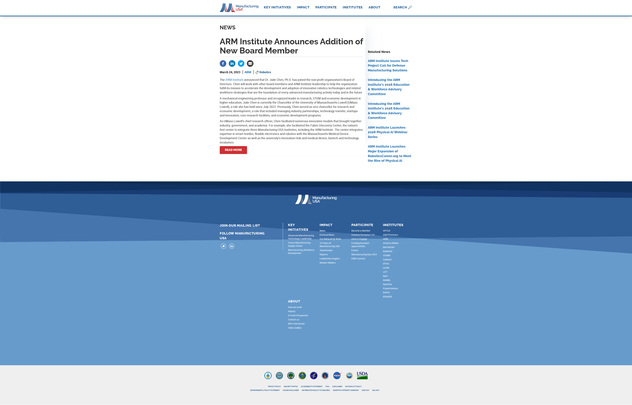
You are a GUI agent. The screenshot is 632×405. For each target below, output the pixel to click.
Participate (326, 7)
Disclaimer (337, 386)
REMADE (387, 296)
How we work (295, 307)
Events (354, 250)
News (322, 230)
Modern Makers (328, 262)
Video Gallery (294, 327)
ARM (248, 72)
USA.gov (375, 390)
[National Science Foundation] (349, 375)
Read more (233, 150)
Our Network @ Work (330, 238)
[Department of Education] (290, 375)
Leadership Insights (330, 258)
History (291, 311)
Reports (324, 254)
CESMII (386, 255)
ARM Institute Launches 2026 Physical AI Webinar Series (388, 132)
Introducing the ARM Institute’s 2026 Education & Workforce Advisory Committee (388, 87)
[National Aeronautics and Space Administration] (337, 375)
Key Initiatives (277, 7)
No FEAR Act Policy (353, 386)
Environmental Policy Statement (265, 390)
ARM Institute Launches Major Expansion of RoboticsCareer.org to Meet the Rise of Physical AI (389, 154)
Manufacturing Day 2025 (364, 254)
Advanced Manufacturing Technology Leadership (301, 237)
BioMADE (388, 251)
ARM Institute (234, 80)
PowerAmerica (390, 288)
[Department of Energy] (302, 375)
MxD (385, 276)
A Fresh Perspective (298, 315)
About (375, 7)
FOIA (327, 386)
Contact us (293, 319)
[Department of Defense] (279, 375)
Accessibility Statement (311, 386)
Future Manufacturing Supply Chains (299, 244)
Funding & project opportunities (360, 244)
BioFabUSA (389, 247)
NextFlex (387, 284)
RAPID (386, 292)
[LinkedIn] (232, 246)
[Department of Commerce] (268, 375)
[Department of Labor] (325, 375)
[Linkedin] (232, 63)
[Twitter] (241, 63)
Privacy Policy (274, 386)
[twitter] (223, 246)
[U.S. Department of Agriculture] (362, 375)
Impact (303, 7)
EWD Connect (358, 258)
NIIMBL (387, 280)
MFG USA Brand (296, 323)
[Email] (250, 63)
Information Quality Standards (316, 390)
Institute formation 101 (363, 234)
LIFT (385, 271)
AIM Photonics (390, 234)
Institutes (353, 7)
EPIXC (386, 263)
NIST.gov (365, 390)
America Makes (391, 243)
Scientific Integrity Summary (346, 390)
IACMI (386, 267)
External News (327, 234)
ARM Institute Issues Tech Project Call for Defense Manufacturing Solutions (388, 65)
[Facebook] (223, 63)
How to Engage (359, 238)
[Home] (239, 7)
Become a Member (360, 230)
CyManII (387, 259)
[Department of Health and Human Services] (313, 375)
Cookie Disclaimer (291, 390)
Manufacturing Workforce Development (301, 251)
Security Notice (291, 386)
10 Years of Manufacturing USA (330, 244)
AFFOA (386, 230)
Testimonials (326, 250)
